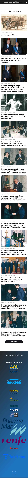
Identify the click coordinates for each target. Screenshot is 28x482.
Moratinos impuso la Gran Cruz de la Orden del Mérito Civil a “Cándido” (13, 60)
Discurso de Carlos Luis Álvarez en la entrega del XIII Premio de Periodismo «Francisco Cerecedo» (13, 334)
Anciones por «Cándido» (10, 35)
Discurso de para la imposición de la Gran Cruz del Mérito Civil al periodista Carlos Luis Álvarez (13, 88)
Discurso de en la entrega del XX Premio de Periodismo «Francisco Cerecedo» (13, 170)
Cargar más (14, 341)
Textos (2, 32)
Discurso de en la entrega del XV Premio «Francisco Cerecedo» (12, 279)
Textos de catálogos (8, 32)
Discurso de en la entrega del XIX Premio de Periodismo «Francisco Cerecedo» (13, 198)
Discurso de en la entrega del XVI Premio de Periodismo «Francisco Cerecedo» (13, 252)
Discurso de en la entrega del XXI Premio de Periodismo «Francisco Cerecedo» (13, 143)
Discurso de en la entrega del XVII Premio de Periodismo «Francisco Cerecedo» (13, 225)
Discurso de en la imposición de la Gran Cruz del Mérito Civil (13, 116)
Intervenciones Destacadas (6, 83)
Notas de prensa (4, 56)
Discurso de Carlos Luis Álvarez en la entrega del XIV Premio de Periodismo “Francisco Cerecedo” (13, 306)
